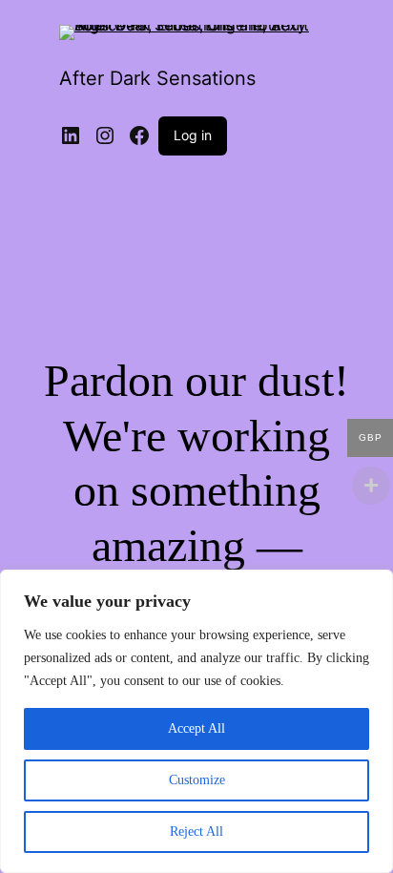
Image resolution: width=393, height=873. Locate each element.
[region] (196, 721)
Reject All (196, 831)
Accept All (196, 728)
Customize (197, 780)
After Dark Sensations (157, 78)
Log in (193, 135)
